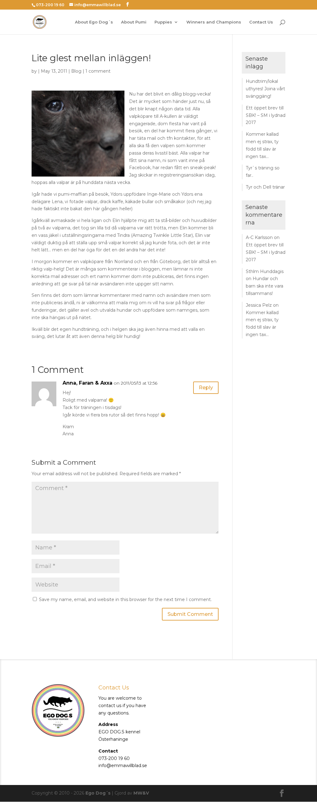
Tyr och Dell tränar (265, 187)
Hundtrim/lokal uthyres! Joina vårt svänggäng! (265, 89)
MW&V (141, 793)
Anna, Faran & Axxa (87, 383)
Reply (206, 387)
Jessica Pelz (259, 305)
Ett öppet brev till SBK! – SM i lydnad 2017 (265, 115)
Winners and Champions (213, 22)
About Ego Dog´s (94, 22)
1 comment (98, 71)
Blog (76, 71)
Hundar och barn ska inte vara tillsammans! (264, 286)
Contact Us (261, 22)
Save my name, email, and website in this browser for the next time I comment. (125, 599)
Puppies (163, 22)
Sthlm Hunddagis (265, 271)
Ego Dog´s (98, 793)
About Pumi (133, 22)
